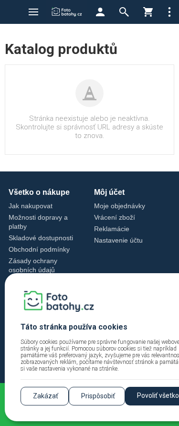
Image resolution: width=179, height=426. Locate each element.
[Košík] (148, 12)
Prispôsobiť (98, 396)
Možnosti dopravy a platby (38, 221)
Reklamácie (111, 229)
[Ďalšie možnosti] (169, 12)
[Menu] (33, 12)
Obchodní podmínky (39, 249)
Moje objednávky (119, 206)
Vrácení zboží (114, 217)
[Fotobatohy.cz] (66, 12)
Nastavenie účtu (118, 240)
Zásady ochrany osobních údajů (33, 265)
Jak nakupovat (31, 206)
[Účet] (100, 12)
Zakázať (45, 396)
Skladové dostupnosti (41, 238)
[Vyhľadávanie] (124, 12)
